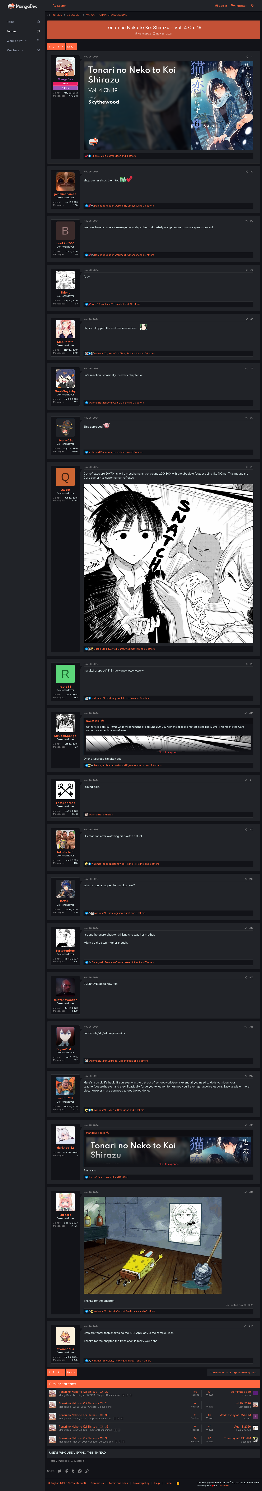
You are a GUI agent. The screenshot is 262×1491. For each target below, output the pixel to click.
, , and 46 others (124, 1311)
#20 (251, 1326)
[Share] (247, 57)
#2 (251, 171)
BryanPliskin (65, 1049)
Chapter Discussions (108, 1395)
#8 (251, 467)
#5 (251, 319)
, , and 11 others (119, 1110)
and (101, 814)
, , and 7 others (116, 452)
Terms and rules (118, 1482)
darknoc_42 (65, 1147)
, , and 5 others (125, 863)
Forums (11, 31)
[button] (25, 41)
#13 (251, 879)
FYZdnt (65, 901)
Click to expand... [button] (168, 752)
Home (10, 21)
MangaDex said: (95, 1132)
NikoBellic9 (65, 852)
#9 (251, 664)
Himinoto (246, 1395)
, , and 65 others (124, 648)
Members (13, 50)
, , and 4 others (113, 155)
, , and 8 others (119, 913)
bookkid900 (65, 243)
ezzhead (246, 1441)
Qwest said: (93, 720)
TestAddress (65, 803)
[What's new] (252, 5)
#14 (251, 928)
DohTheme (223, 1485)
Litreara (65, 1215)
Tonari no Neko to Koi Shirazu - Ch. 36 (84, 1415)
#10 (251, 713)
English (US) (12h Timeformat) (68, 1482)
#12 (251, 829)
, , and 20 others (116, 402)
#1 (252, 56)
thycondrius (65, 1349)
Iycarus (247, 1418)
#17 (251, 1075)
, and (108, 1177)
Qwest (65, 489)
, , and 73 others (128, 765)
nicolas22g (65, 440)
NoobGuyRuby (65, 391)
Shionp (65, 292)
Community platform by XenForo (228, 1482)
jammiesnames (65, 194)
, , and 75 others (124, 205)
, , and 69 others (124, 254)
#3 (251, 220)
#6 (251, 368)
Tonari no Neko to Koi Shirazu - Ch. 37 (84, 1391)
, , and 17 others (120, 698)
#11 (251, 780)
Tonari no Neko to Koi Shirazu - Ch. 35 (84, 1426)
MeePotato (65, 342)
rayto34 (65, 686)
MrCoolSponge (65, 736)
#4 (251, 270)
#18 (251, 1125)
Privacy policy (141, 1482)
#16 (251, 1026)
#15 (251, 977)
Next (70, 46)
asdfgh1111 (65, 1098)
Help (157, 1482)
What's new (15, 40)
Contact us (97, 1482)
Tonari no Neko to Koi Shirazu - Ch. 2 (83, 1403)
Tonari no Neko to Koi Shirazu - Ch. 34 (84, 1438)
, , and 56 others (125, 353)
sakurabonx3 (243, 1430)
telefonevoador (65, 1000)
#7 (251, 417)
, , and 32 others (115, 304)
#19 (251, 1192)
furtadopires (65, 950)
